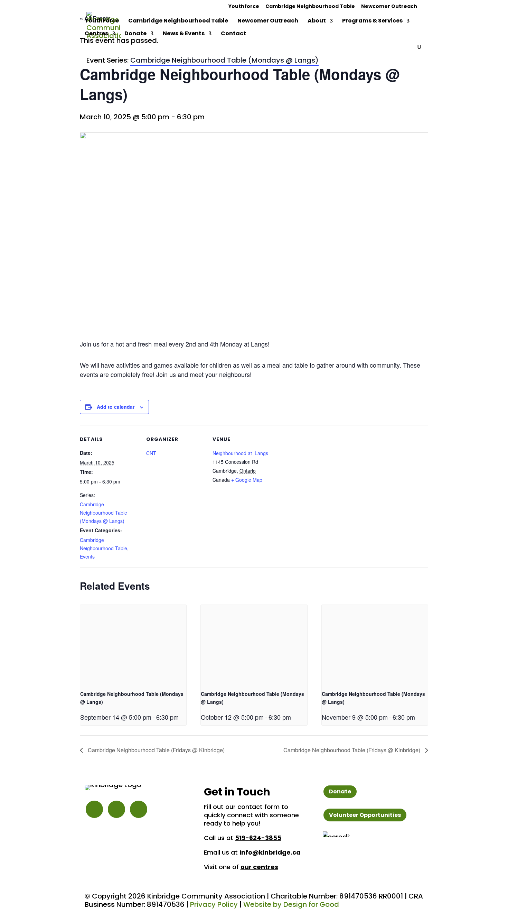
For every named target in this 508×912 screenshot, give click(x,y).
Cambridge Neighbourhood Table (310, 7)
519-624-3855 (258, 837)
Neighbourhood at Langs (240, 453)
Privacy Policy (214, 904)
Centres (96, 34)
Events (87, 556)
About (317, 21)
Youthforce (243, 7)
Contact (233, 34)
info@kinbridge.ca (270, 852)
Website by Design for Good (291, 904)
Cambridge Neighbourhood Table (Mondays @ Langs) (103, 512)
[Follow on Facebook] (116, 809)
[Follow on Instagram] (94, 809)
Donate (135, 34)
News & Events (184, 34)
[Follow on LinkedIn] (138, 809)
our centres (259, 867)
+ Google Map (246, 479)
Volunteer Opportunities (365, 815)
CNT (151, 453)
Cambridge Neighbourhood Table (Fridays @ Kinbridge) (155, 750)
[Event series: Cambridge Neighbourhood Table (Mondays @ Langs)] (181, 716)
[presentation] (133, 644)
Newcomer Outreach (389, 7)
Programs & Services (372, 21)
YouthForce (102, 21)
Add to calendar (115, 406)
